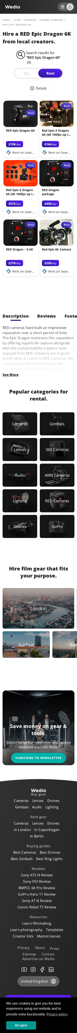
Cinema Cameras (51, 19)
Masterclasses (49, 936)
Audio (37, 807)
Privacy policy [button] (57, 1014)
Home (6, 19)
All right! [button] (21, 1025)
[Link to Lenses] (20, 449)
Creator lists (23, 936)
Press (54, 948)
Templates (55, 929)
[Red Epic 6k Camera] (56, 244)
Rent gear (38, 817)
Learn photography (26, 929)
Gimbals (22, 807)
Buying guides (38, 846)
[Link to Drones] (20, 526)
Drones (53, 800)
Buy (27, 73)
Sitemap (29, 954)
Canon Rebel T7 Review (37, 907)
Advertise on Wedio (38, 958)
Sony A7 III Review (37, 900)
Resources (38, 917)
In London (22, 829)
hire (18, 19)
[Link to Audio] (20, 475)
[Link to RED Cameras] (57, 501)
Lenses (38, 800)
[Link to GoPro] (57, 526)
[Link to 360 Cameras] (57, 449)
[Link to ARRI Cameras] (57, 475)
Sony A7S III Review (36, 875)
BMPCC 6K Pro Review (37, 888)
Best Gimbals (22, 858)
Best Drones (50, 852)
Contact (48, 954)
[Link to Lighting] (20, 501)
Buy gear (38, 794)
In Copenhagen (46, 829)
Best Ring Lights (49, 858)
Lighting (52, 807)
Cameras (30, 19)
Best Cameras (24, 852)
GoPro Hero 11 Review (36, 894)
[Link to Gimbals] (57, 424)
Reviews (38, 868)
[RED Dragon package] (56, 185)
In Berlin (37, 836)
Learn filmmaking (36, 923)
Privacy (24, 947)
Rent (50, 73)
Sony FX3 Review (36, 881)
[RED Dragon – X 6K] (20, 244)
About (40, 947)
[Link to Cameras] (20, 424)
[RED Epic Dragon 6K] (20, 125)
